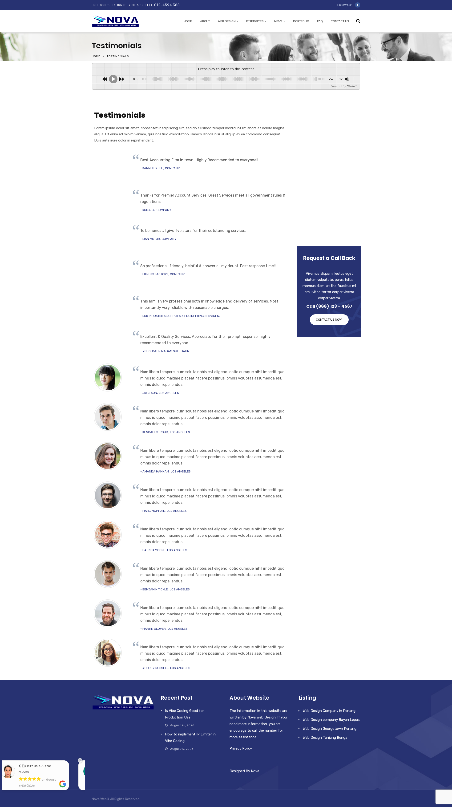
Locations (312, 164)
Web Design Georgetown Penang (329, 728)
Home (188, 21)
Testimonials (315, 212)
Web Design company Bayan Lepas (331, 720)
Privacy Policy (241, 748)
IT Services (255, 21)
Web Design (227, 21)
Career (309, 193)
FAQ (320, 21)
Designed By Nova (244, 771)
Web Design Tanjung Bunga (325, 737)
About (205, 21)
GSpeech (352, 86)
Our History (313, 135)
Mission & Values (318, 184)
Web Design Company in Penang (329, 711)
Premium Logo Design (323, 145)
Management (315, 174)
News (278, 21)
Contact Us (340, 21)
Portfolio (301, 21)
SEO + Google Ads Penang (327, 126)
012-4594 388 (167, 5)
